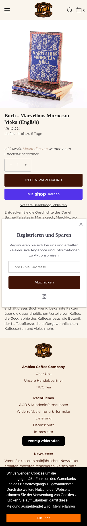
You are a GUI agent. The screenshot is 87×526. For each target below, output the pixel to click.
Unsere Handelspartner (43, 380)
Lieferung (43, 418)
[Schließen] (81, 224)
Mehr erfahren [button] (64, 506)
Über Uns (43, 374)
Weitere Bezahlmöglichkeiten (43, 205)
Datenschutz (43, 425)
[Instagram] (44, 296)
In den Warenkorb (43, 180)
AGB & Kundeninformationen (43, 405)
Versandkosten (35, 149)
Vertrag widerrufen (44, 441)
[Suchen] (70, 11)
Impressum (43, 432)
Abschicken (44, 282)
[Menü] (7, 10)
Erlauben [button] (43, 518)
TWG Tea (43, 387)
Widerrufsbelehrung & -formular (43, 411)
